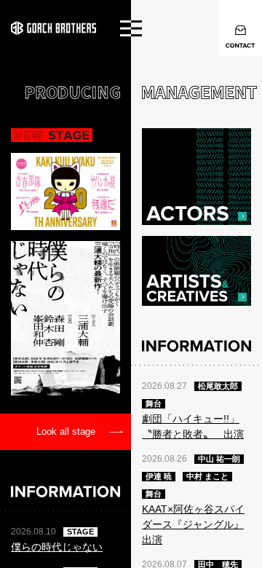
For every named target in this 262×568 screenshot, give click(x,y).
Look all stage (65, 431)
